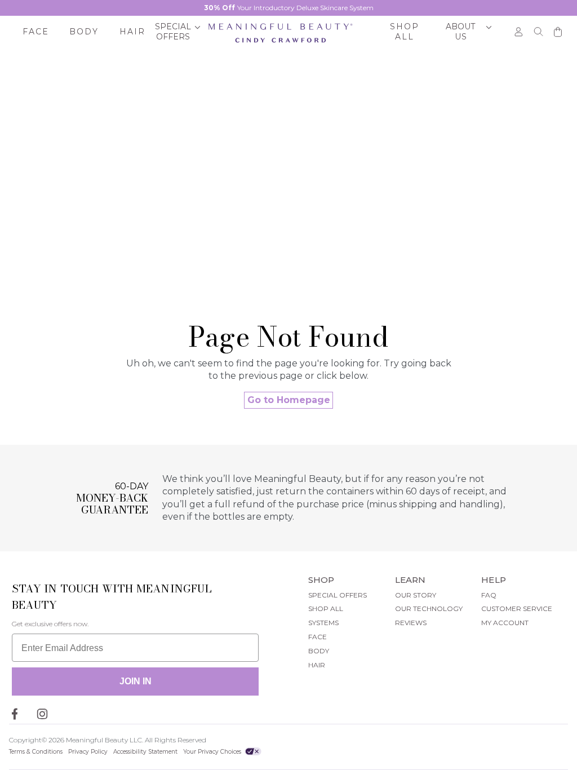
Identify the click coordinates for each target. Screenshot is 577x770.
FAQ (488, 595)
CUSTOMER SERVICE (516, 608)
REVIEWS (411, 622)
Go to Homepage (288, 400)
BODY (318, 651)
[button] (178, 32)
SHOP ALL (325, 608)
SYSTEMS (323, 622)
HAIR (316, 665)
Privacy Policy (88, 751)
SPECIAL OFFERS (337, 595)
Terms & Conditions (36, 751)
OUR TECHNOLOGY (429, 608)
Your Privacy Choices (213, 751)
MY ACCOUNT (505, 622)
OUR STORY (415, 595)
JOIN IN (135, 681)
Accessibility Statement (145, 751)
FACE (317, 636)
